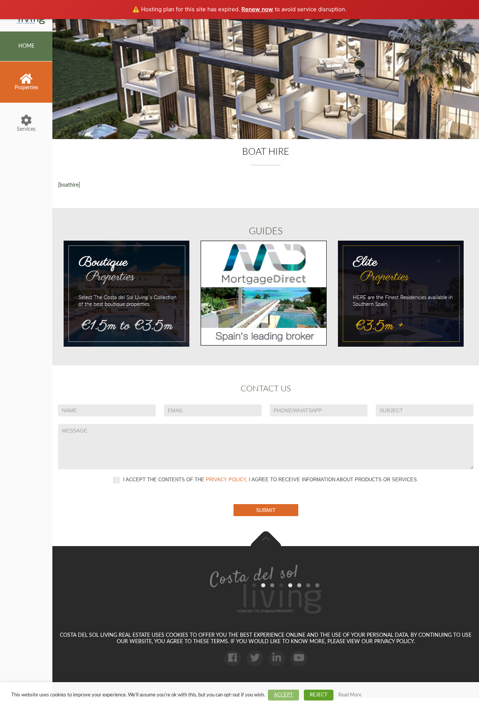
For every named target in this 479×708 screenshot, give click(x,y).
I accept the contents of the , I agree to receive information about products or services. (270, 479)
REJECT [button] (318, 695)
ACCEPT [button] (283, 695)
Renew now (257, 9)
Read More (349, 695)
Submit (266, 510)
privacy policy (226, 479)
